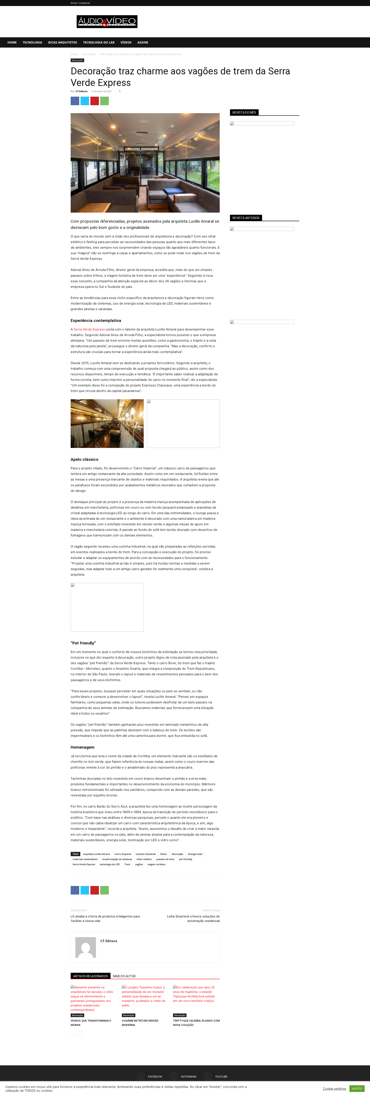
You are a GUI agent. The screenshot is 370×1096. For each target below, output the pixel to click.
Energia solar (195, 1018)
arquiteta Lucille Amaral (96, 1018)
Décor (163, 1018)
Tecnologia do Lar (99, 42)
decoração (177, 1018)
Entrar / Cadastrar (80, 3)
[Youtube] (353, 42)
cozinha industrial (146, 1018)
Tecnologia (32, 42)
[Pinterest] (94, 101)
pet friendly (185, 1023)
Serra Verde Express (89, 329)
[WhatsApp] (104, 101)
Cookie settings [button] (334, 1089)
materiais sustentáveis (85, 1023)
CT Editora (82, 91)
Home (12, 42)
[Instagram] (346, 42)
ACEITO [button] (357, 1088)
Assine (142, 42)
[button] (365, 43)
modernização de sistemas (117, 1023)
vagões (139, 1028)
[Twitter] (85, 101)
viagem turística (156, 1028)
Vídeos (126, 42)
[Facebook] (338, 42)
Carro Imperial (123, 1018)
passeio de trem (166, 1023)
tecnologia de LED (110, 1028)
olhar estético (144, 1023)
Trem (127, 1028)
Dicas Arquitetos (62, 42)
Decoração (89, 54)
